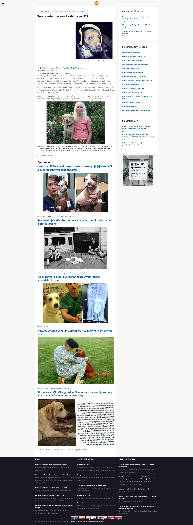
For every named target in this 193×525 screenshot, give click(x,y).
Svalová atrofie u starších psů (132, 72)
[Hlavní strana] (96, 3)
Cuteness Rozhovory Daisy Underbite (135, 64)
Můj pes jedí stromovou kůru (132, 106)
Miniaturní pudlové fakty (130, 68)
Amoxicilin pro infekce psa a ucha (88, 503)
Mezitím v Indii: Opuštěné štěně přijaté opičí (134, 489)
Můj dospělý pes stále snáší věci (133, 76)
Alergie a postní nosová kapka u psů (89, 475)
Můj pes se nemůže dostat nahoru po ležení (137, 80)
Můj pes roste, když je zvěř (131, 102)
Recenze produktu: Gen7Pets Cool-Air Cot (49, 495)
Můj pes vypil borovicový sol (132, 92)
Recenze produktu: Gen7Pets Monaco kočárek (51, 487)
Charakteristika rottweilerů (131, 52)
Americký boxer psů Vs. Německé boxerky (91, 485)
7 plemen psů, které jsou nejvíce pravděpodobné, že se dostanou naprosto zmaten (136, 145)
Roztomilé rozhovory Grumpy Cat (133, 56)
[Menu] (3, 3)
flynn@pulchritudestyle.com (73, 68)
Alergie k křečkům (83, 464)
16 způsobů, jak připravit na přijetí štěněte (136, 25)
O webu (72, 521)
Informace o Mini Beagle (130, 84)
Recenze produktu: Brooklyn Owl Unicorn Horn (51, 464)
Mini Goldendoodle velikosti (132, 60)
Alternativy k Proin (83, 495)
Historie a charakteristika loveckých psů (136, 110)
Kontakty (79, 521)
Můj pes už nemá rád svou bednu (133, 88)
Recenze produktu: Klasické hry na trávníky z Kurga (53, 475)
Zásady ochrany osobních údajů (93, 521)
